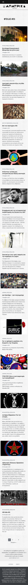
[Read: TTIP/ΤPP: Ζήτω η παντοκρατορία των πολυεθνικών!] (14, 361)
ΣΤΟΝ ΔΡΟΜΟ (5, 45)
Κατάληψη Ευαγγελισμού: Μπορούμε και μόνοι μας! (10, 49)
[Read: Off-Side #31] (14, 498)
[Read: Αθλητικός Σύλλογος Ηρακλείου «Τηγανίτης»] (14, 448)
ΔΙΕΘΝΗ (4, 292)
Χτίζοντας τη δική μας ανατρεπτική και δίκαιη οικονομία (13, 172)
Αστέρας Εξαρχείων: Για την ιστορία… (11, 416)
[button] (26, 2)
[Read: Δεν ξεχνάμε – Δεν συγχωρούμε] (14, 280)
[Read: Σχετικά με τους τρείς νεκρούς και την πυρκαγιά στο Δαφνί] (14, 240)
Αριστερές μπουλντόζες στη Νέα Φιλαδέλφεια (13, 84)
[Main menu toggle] (3, 2)
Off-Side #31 (6, 512)
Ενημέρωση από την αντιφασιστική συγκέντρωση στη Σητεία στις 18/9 (14, 211)
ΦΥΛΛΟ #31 (11, 45)
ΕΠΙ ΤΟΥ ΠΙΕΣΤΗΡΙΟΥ (7, 123)
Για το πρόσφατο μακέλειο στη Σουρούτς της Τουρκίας (12, 342)
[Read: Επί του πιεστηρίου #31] (14, 111)
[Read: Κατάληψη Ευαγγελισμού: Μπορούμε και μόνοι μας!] (14, 34)
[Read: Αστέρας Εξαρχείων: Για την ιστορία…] (14, 400)
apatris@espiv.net (14, 558)
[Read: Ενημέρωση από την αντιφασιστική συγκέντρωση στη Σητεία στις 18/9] (14, 196)
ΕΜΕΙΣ (18, 564)
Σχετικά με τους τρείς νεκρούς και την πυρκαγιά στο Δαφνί (13, 255)
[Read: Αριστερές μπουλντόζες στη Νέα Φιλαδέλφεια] (14, 69)
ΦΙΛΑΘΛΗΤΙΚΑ (5, 412)
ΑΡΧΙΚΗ (11, 564)
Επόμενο (14, 542)
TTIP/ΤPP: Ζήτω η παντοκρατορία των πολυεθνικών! (13, 377)
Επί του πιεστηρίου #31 (9, 126)
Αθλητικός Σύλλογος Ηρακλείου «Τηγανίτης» (13, 463)
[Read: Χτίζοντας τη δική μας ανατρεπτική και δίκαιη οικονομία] (14, 157)
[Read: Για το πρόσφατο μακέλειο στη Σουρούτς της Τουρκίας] (14, 326)
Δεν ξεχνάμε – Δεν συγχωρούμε (13, 295)
